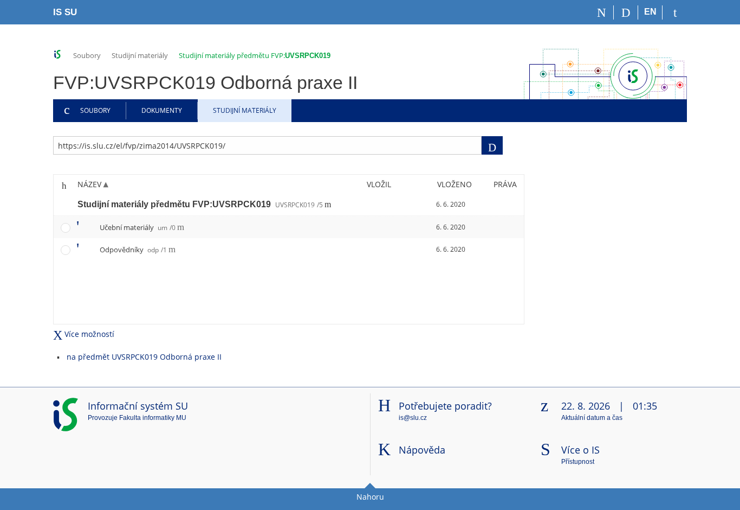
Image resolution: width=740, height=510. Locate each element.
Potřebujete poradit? (445, 405)
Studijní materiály (140, 55)
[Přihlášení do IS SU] (675, 12)
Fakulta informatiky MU (152, 418)
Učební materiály (138, 227)
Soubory (87, 55)
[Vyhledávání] (626, 12)
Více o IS (580, 449)
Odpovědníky (133, 249)
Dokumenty (161, 110)
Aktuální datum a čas (591, 418)
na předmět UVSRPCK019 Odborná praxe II (144, 357)
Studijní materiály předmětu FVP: (254, 55)
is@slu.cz (413, 418)
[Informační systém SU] (57, 54)
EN (650, 11)
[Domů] (601, 12)
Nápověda (422, 449)
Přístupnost (577, 462)
